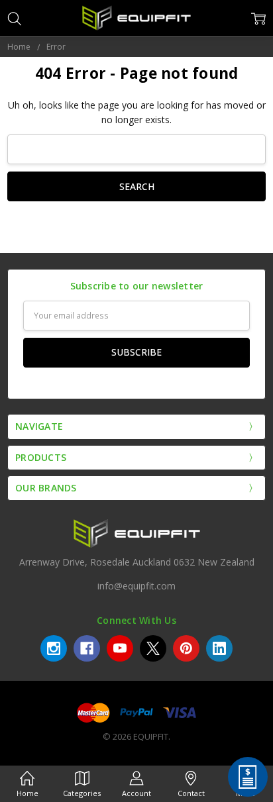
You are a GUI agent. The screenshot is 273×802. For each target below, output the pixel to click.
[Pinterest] (186, 648)
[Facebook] (87, 648)
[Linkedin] (219, 648)
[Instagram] (53, 648)
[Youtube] (120, 648)
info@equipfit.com (136, 585)
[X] (153, 648)
